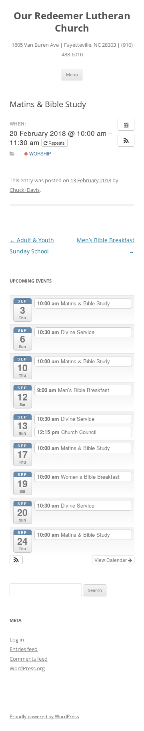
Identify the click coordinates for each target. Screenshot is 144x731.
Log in (17, 639)
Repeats (56, 142)
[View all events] (126, 125)
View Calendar (111, 559)
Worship (39, 153)
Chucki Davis (25, 189)
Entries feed (24, 649)
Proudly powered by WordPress (44, 716)
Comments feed (29, 658)
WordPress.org (27, 668)
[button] (126, 140)
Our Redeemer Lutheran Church (72, 22)
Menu (72, 75)
